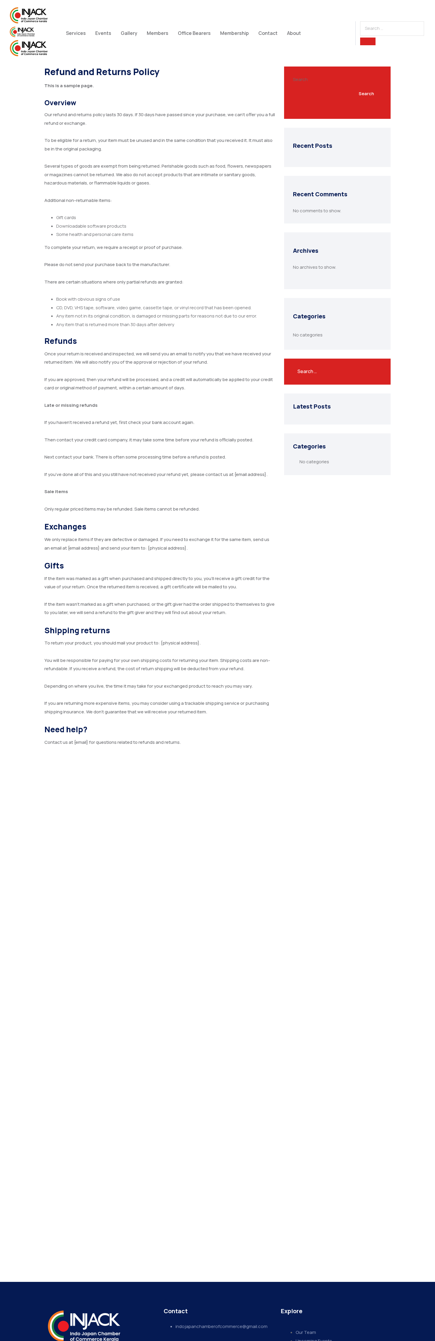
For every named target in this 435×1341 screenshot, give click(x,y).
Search (300, 79)
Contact (268, 33)
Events (103, 33)
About (294, 33)
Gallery (129, 33)
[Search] (368, 41)
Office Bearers (194, 33)
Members (157, 33)
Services (76, 33)
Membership (234, 33)
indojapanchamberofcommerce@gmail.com (221, 1326)
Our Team (306, 1332)
